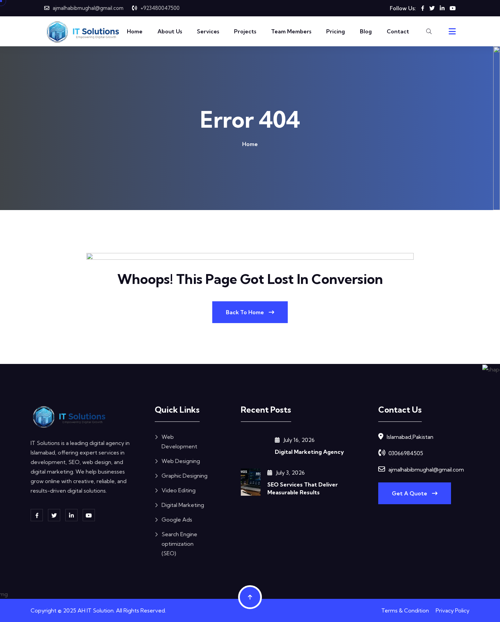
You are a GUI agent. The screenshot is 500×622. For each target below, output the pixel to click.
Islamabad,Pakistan (410, 436)
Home (135, 31)
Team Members (291, 31)
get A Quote (410, 493)
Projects (245, 31)
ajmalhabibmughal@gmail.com (88, 8)
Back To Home (245, 312)
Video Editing (179, 490)
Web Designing (181, 461)
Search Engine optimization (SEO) (179, 544)
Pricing (335, 31)
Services (208, 31)
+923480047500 (160, 8)
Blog (366, 31)
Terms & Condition (405, 610)
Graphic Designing (184, 475)
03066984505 (405, 453)
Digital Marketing (183, 504)
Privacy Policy (452, 610)
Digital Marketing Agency (309, 451)
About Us (169, 31)
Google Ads (177, 519)
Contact (398, 31)
